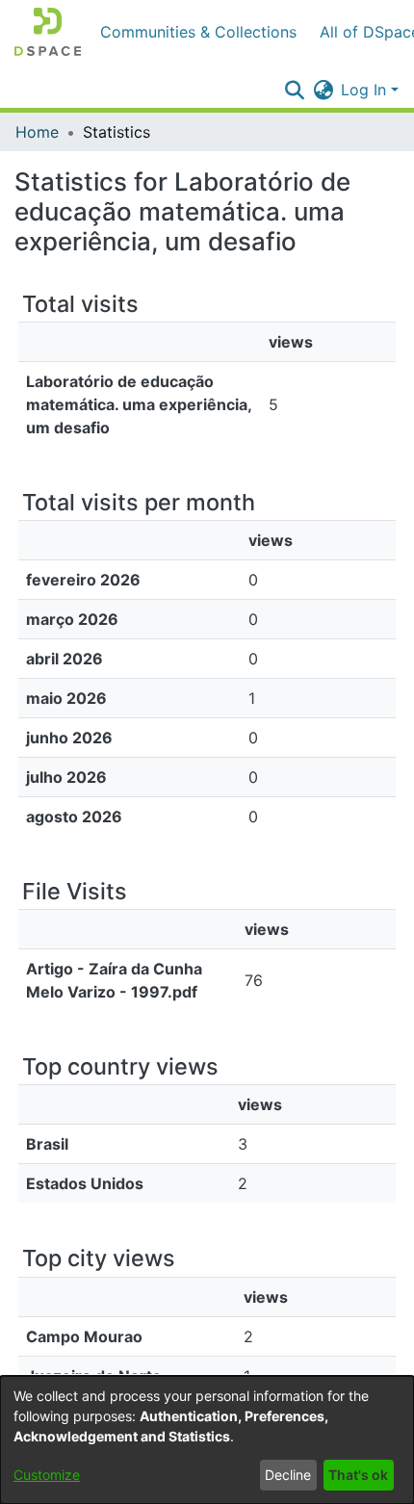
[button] (47, 32)
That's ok (358, 1474)
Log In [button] (366, 89)
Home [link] (37, 132)
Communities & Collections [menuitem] (198, 31)
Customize (46, 1474)
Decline (288, 1474)
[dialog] (207, 1440)
